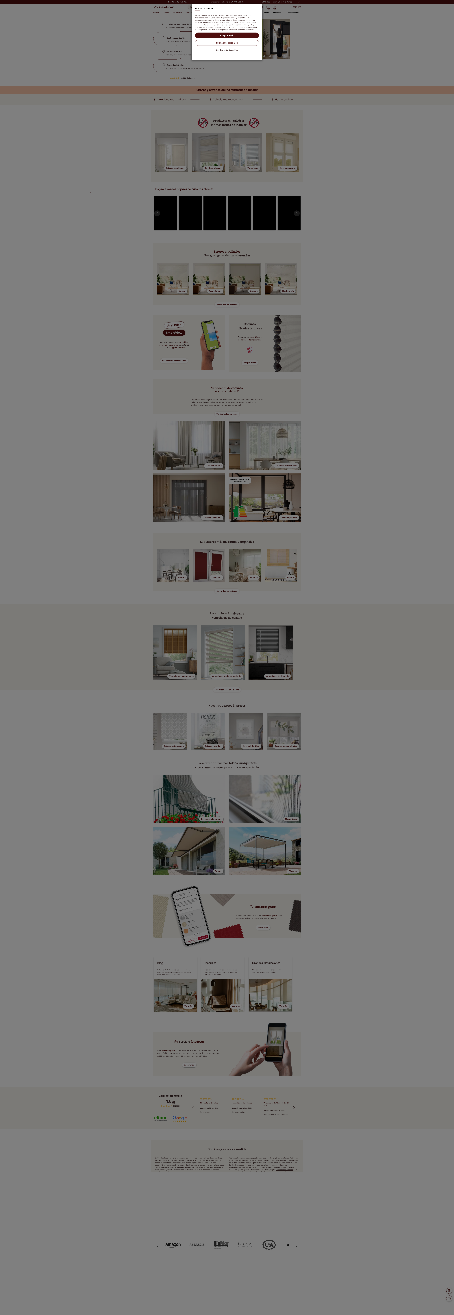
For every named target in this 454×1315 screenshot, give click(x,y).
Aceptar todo (227, 35)
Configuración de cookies (227, 50)
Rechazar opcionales (227, 42)
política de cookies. (230, 30)
